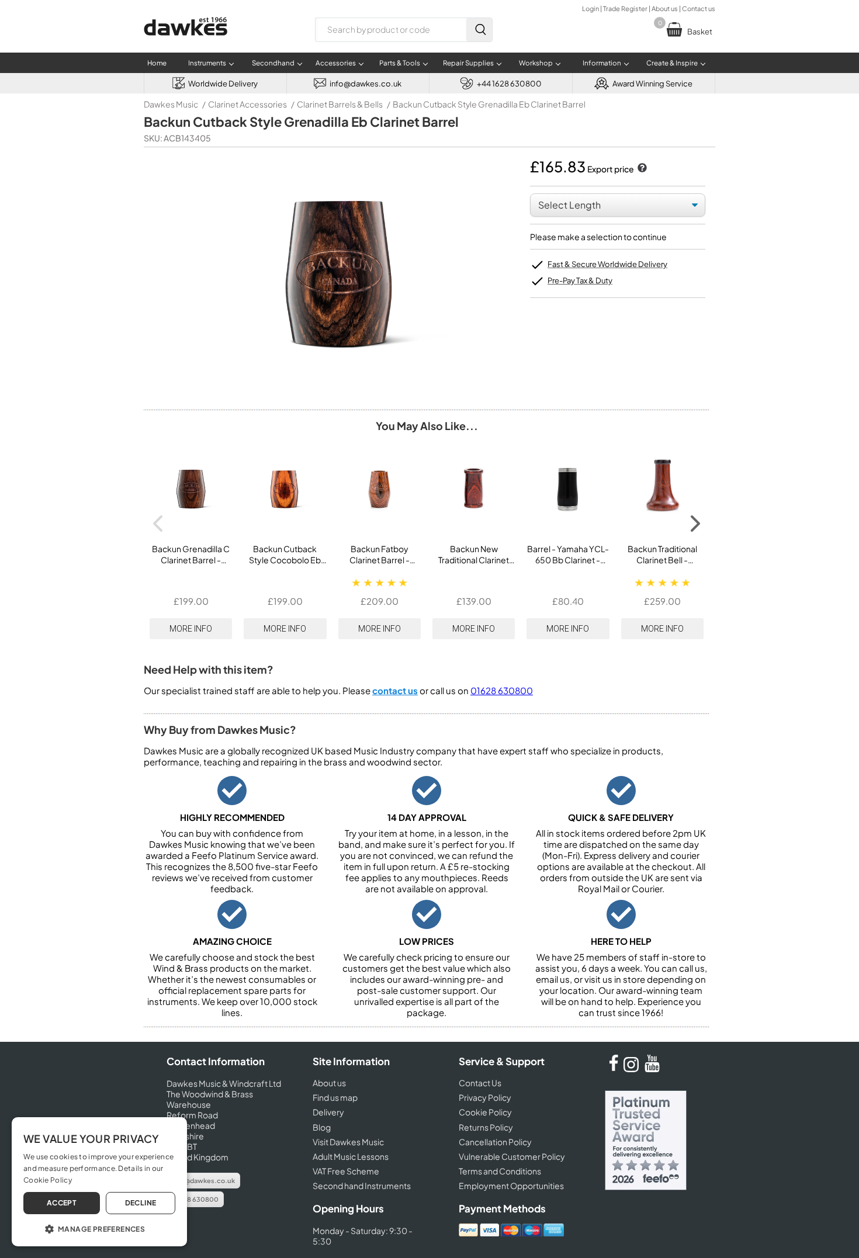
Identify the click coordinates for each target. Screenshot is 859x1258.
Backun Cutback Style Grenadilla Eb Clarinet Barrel (489, 104)
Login (590, 8)
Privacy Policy (485, 1097)
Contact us (698, 8)
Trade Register (625, 8)
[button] (99, 1228)
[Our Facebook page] (613, 1068)
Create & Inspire (672, 62)
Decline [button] (141, 1202)
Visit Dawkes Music (348, 1141)
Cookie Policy (485, 1112)
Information (602, 62)
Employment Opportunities (511, 1185)
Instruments (207, 62)
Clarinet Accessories (247, 104)
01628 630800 (501, 690)
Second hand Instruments (362, 1185)
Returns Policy (486, 1127)
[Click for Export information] (641, 169)
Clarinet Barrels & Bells (340, 104)
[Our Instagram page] (633, 1068)
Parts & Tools (399, 62)
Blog (322, 1127)
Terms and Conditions (500, 1171)
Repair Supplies (468, 62)
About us (665, 8)
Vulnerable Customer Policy (512, 1156)
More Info (190, 628)
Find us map (335, 1097)
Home (157, 62)
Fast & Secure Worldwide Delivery (607, 264)
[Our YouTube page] (652, 1068)
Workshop (536, 62)
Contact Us (480, 1082)
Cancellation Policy (495, 1141)
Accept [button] (62, 1202)
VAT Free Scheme (346, 1171)
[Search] (479, 29)
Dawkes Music (171, 104)
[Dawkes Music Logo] (185, 43)
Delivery (328, 1112)
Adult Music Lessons (351, 1156)
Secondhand (273, 62)
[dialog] (99, 1181)
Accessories (336, 62)
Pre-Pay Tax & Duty (580, 280)
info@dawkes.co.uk (203, 1180)
